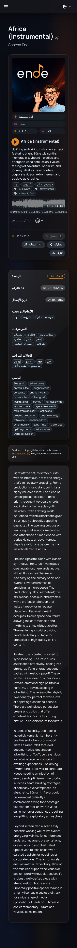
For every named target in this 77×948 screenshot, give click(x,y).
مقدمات (18, 334)
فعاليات (31, 334)
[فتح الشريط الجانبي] (6, 6)
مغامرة (17, 339)
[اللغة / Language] (67, 6)
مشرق (29, 361)
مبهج (39, 361)
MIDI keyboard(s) (21, 453)
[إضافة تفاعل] (39, 220)
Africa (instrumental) (40, 141)
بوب (16, 317)
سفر (28, 339)
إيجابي (17, 361)
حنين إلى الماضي (23, 343)
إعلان (39, 339)
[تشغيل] (15, 142)
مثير (49, 361)
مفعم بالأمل (20, 366)
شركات (41, 343)
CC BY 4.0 (56, 275)
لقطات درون (47, 334)
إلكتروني (27, 317)
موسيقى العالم (45, 317)
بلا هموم (35, 366)
